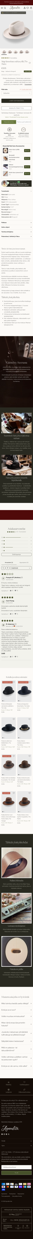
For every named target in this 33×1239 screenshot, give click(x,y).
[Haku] (6, 8)
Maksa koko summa (9, 122)
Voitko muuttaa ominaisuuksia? (13, 1016)
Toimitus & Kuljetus (7, 232)
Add (28, 150)
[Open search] (3, 568)
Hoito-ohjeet (5, 227)
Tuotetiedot (5, 191)
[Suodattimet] (8, 568)
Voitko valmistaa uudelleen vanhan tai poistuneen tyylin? (14, 1058)
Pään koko (4, 89)
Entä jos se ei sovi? (8, 1010)
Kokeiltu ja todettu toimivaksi (16, 677)
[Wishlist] (27, 8)
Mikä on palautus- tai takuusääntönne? (9, 1049)
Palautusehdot (21, 1194)
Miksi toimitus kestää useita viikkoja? (15, 1003)
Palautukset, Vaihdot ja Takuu (10, 236)
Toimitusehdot (12, 1194)
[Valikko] (2, 8)
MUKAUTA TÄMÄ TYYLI (16, 108)
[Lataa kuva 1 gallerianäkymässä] (16, 30)
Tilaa (16, 1173)
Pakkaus (4, 222)
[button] (5, 58)
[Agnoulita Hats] (15, 8)
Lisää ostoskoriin (16, 101)
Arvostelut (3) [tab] (9, 562)
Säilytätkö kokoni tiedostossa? (12, 1041)
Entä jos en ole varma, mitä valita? (14, 1066)
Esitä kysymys (16, 554)
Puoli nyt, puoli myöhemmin (24, 122)
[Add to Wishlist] (29, 63)
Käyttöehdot (4, 1194)
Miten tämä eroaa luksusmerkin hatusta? (13, 1024)
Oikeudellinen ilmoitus (17, 1196)
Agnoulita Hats (8, 1201)
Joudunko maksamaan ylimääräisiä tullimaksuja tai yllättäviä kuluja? (14, 1033)
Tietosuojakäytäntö (5, 1196)
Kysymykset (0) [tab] (24, 562)
